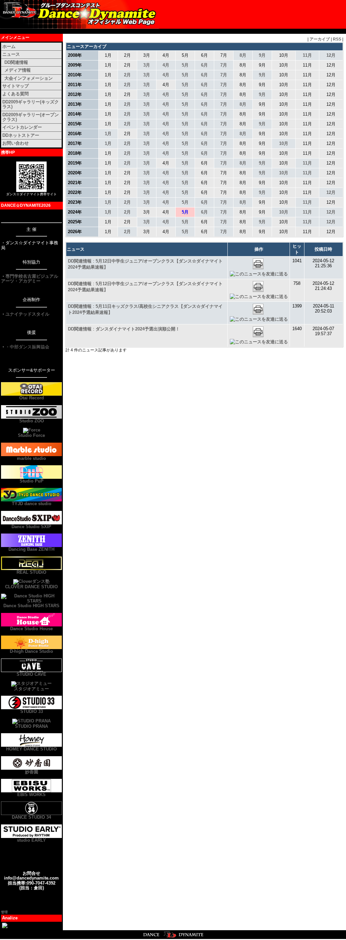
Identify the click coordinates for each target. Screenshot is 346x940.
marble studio (31, 458)
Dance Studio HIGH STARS (31, 605)
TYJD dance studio (31, 503)
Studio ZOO (31, 420)
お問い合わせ (15, 143)
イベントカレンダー (22, 127)
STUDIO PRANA (31, 726)
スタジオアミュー (31, 688)
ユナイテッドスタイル (27, 314)
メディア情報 (17, 70)
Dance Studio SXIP (31, 526)
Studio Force (31, 435)
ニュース (11, 54)
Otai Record (31, 397)
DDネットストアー (20, 135)
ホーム (9, 46)
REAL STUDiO (31, 572)
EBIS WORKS (31, 794)
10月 (283, 143)
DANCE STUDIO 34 (31, 817)
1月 (108, 133)
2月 (127, 74)
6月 (204, 65)
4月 (166, 65)
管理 (4, 912)
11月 (307, 55)
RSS (337, 39)
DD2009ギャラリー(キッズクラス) (30, 104)
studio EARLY (31, 840)
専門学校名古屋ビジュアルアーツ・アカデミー (29, 278)
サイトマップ (15, 86)
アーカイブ (320, 39)
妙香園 (31, 771)
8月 (243, 55)
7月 (223, 65)
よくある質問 (15, 93)
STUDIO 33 (31, 711)
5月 (185, 65)
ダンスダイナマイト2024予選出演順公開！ (138, 328)
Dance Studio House (31, 628)
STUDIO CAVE (31, 674)
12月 (331, 55)
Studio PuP (32, 481)
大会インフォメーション (28, 78)
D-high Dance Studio (31, 651)
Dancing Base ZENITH (31, 549)
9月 (262, 55)
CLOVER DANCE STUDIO (31, 586)
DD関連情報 (16, 62)
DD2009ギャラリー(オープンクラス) (30, 117)
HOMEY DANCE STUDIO (31, 748)
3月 (146, 65)
